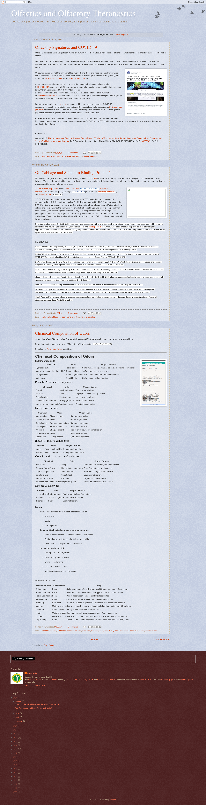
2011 (15, 780)
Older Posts (163, 639)
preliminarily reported (47, 96)
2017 (15, 757)
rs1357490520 (78, 192)
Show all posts (121, 34)
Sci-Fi (90, 679)
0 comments (73, 153)
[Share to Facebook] (97, 152)
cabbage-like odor (68, 156)
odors (126, 631)
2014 (15, 769)
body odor (61, 104)
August (19, 701)
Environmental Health (106, 679)
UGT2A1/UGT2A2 (77, 78)
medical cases (146, 679)
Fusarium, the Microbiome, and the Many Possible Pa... (37, 704)
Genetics (75, 317)
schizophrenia (95, 227)
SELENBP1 (57, 78)
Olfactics (69, 679)
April (18, 717)
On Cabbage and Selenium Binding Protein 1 (73, 172)
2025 (15, 726)
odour (132, 631)
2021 (15, 741)
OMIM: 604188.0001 (89, 189)
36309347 (146, 141)
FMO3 (48, 78)
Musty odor (113, 631)
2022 (15, 738)
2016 (15, 761)
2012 (15, 776)
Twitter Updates (187, 679)
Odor (121, 631)
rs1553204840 (45, 194)
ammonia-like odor (49, 631)
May (18, 713)
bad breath (46, 156)
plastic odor (139, 631)
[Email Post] (84, 153)
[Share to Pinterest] (100, 152)
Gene (69, 317)
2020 (15, 745)
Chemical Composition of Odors (62, 333)
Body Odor (55, 156)
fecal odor (86, 631)
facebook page (167, 679)
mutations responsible (49, 189)
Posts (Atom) (49, 645)
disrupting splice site (106, 192)
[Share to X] (94, 152)
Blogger (113, 799)
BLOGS (54, 679)
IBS (75, 679)
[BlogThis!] (92, 152)
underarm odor (151, 631)
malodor (85, 156)
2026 (15, 698)
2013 (15, 772)
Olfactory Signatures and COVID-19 (66, 47)
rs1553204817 (72, 189)
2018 (15, 753)
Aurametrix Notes (54, 349)
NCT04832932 (42, 87)
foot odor (94, 631)
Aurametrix (32, 673)
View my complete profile (35, 685)
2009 (15, 788)
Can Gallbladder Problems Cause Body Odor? (33, 708)
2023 (15, 734)
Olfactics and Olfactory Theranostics (73, 13)
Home (94, 639)
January (19, 721)
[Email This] (89, 152)
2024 (15, 730)
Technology (82, 679)
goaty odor (103, 631)
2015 (15, 765)
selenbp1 (93, 156)
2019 (15, 749)
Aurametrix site (34, 679)
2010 (15, 784)
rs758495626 (41, 192)
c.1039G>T (105, 189)
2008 (15, 792)
